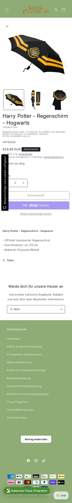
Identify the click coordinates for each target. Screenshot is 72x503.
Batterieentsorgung (19, 378)
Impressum (13, 338)
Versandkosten (26, 154)
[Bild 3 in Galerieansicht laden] (58, 100)
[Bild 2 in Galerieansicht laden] (36, 100)
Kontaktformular (17, 417)
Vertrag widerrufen (36, 439)
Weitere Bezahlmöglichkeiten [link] (36, 213)
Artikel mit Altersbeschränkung (26, 370)
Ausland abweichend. (54, 157)
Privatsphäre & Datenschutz (24, 354)
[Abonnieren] (61, 309)
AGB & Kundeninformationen (24, 346)
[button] (7, 10)
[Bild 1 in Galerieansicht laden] (13, 100)
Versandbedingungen (20, 409)
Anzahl (6, 175)
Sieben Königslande (27, 494)
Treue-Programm (17, 401)
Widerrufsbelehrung (19, 362)
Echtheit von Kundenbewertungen (28, 393)
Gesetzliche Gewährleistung (24, 386)
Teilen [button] (10, 260)
